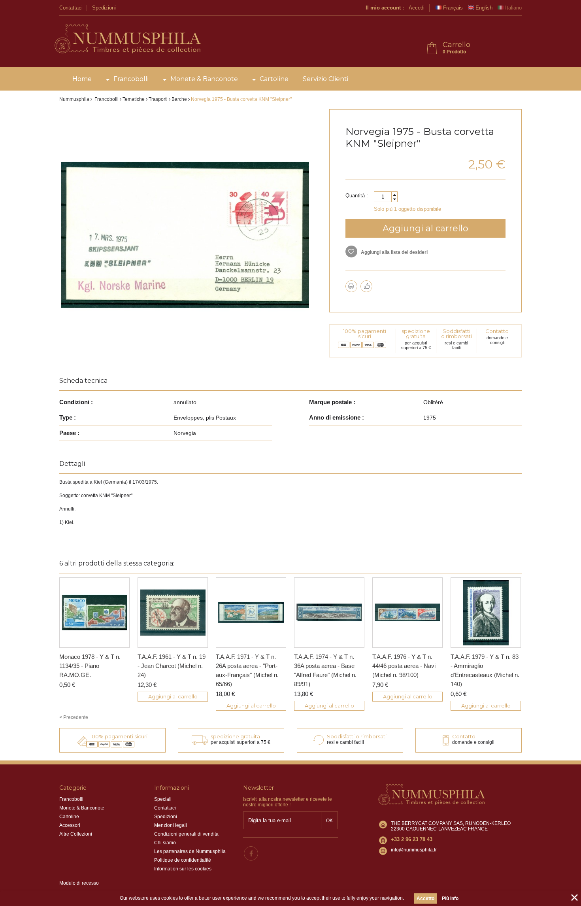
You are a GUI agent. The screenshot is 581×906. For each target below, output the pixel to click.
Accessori (69, 825)
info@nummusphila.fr (414, 850)
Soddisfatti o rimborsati (456, 333)
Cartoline (274, 79)
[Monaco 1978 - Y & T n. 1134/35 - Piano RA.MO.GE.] (94, 612)
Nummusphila (74, 99)
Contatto (497, 331)
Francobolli (131, 79)
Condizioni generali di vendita (186, 834)
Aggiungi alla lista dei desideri (394, 252)
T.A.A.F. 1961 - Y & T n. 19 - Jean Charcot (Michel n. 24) (172, 665)
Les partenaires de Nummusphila (190, 851)
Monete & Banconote (204, 79)
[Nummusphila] (127, 40)
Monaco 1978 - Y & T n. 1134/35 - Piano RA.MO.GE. (90, 665)
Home (82, 79)
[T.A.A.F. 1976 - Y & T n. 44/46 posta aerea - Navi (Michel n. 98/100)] (407, 612)
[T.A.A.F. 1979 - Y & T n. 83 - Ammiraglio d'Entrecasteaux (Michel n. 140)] (486, 612)
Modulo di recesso (79, 883)
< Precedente (73, 717)
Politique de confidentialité (182, 860)
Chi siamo (165, 842)
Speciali (163, 799)
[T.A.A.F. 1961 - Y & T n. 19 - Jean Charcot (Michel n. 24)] (173, 612)
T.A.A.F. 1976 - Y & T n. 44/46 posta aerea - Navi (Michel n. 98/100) (404, 665)
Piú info (450, 898)
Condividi (366, 286)
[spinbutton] (386, 196)
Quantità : (356, 196)
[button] (394, 195)
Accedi (416, 8)
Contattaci (71, 8)
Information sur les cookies (182, 869)
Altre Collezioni (75, 834)
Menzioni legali (170, 825)
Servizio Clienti (325, 79)
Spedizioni (104, 8)
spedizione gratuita (416, 333)
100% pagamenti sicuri (364, 333)
